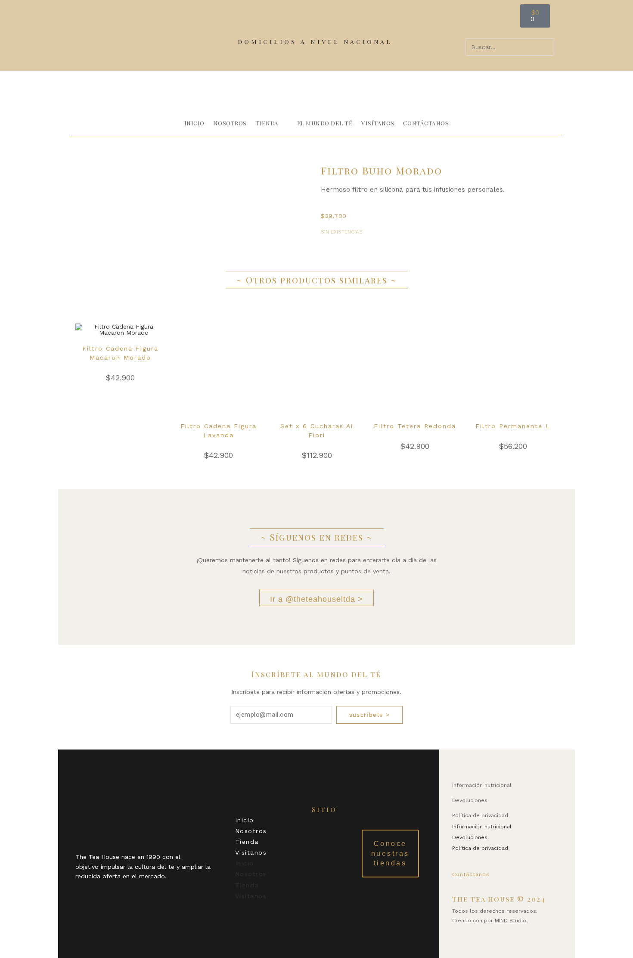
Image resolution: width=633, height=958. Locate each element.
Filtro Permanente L (512, 426)
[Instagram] (535, 872)
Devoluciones (469, 800)
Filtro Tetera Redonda (415, 426)
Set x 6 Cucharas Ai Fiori (316, 431)
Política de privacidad (480, 815)
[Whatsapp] (507, 872)
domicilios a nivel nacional (315, 41)
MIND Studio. (511, 921)
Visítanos (251, 852)
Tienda (247, 841)
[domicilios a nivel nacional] (242, 29)
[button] (509, 33)
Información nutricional (482, 785)
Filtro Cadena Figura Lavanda (218, 431)
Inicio (244, 820)
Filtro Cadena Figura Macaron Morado (120, 353)
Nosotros (251, 830)
